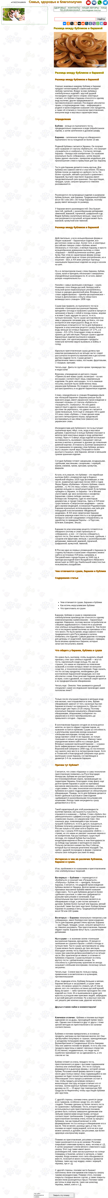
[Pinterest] (105, 23)
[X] (71, 23)
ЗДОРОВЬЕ (60, 8)
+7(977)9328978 (18, 2)
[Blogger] (75, 23)
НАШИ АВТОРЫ (90, 8)
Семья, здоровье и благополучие (57, 2)
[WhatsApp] (97, 23)
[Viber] (94, 23)
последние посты (91, 10)
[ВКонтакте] (64, 23)
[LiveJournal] (86, 23)
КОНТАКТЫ (74, 8)
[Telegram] (101, 23)
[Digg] (79, 23)
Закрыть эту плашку (61, 1195)
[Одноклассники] (68, 23)
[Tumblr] (90, 23)
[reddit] (83, 23)
